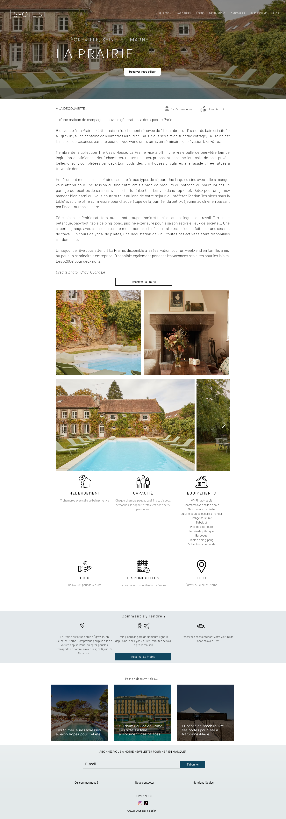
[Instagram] (140, 803)
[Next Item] (223, 425)
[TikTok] (146, 803)
